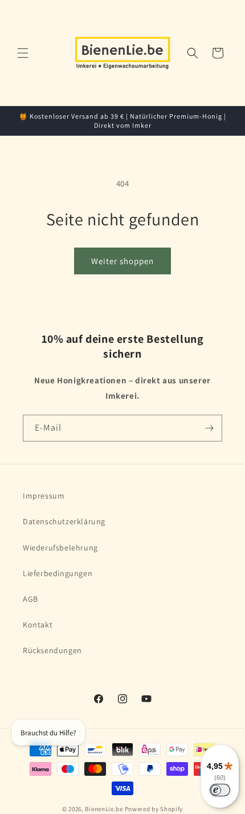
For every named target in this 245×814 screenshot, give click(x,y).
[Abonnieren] (209, 428)
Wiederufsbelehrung (60, 547)
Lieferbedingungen (57, 573)
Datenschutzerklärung (64, 521)
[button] (22, 53)
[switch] (220, 790)
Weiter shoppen (122, 261)
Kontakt (37, 624)
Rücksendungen (52, 650)
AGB (30, 599)
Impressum (43, 496)
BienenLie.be (103, 809)
